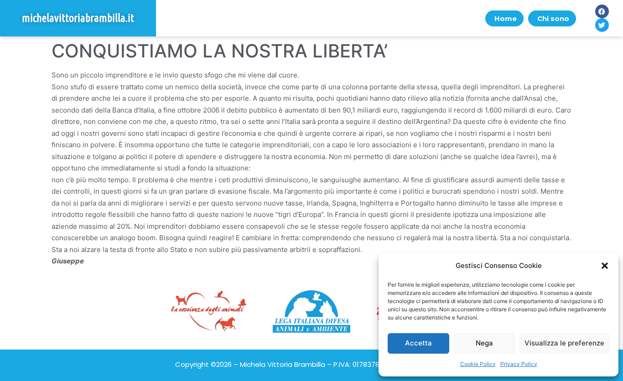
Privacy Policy (518, 363)
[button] (604, 265)
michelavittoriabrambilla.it (78, 18)
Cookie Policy (478, 363)
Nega (484, 343)
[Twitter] (602, 25)
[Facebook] (602, 11)
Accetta (418, 343)
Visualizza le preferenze (564, 343)
